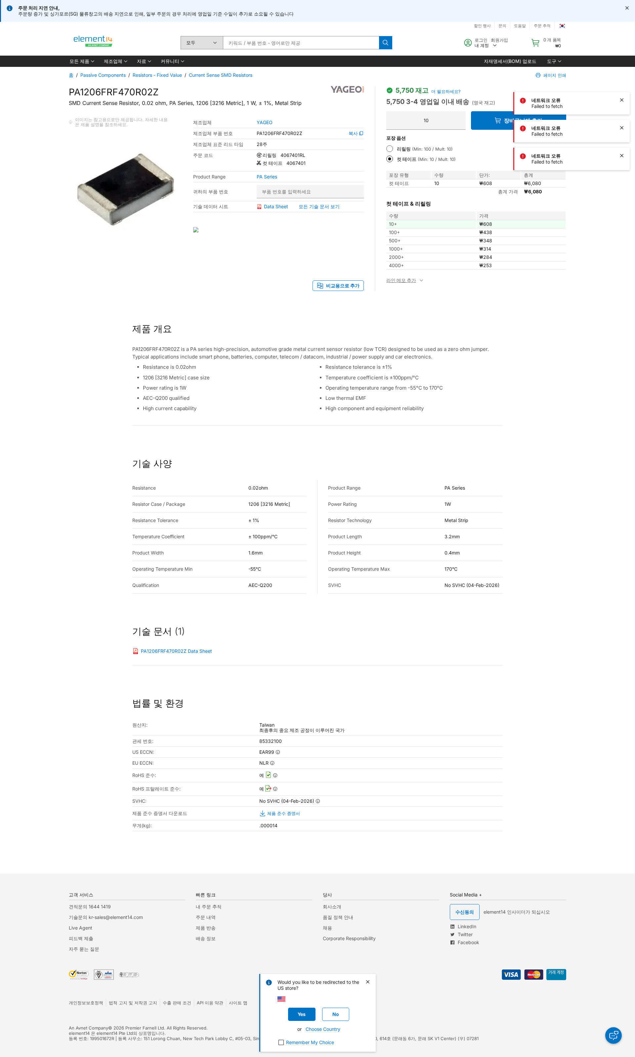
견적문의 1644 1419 (90, 906)
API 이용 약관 (210, 1002)
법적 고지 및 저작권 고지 (133, 1002)
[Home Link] (93, 43)
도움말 (520, 25)
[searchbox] (301, 42)
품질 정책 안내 (338, 917)
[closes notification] (627, 8)
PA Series (267, 176)
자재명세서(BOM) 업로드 (510, 61)
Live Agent (80, 928)
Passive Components (103, 75)
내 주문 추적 (209, 906)
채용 (327, 928)
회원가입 (499, 40)
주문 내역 (206, 917)
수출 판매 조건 (177, 1002)
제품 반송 (206, 928)
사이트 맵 (238, 1002)
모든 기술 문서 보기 (319, 206)
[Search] (385, 42)
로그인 (481, 40)
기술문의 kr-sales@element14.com (106, 917)
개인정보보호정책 (86, 1002)
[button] (81, 61)
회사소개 (332, 906)
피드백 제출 (81, 938)
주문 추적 (542, 25)
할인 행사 (482, 25)
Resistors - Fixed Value (157, 75)
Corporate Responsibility (349, 938)
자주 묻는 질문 (84, 949)
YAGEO (265, 122)
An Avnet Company (88, 1028)
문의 (502, 25)
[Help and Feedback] (613, 1035)
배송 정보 (206, 938)
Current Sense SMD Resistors (220, 75)
